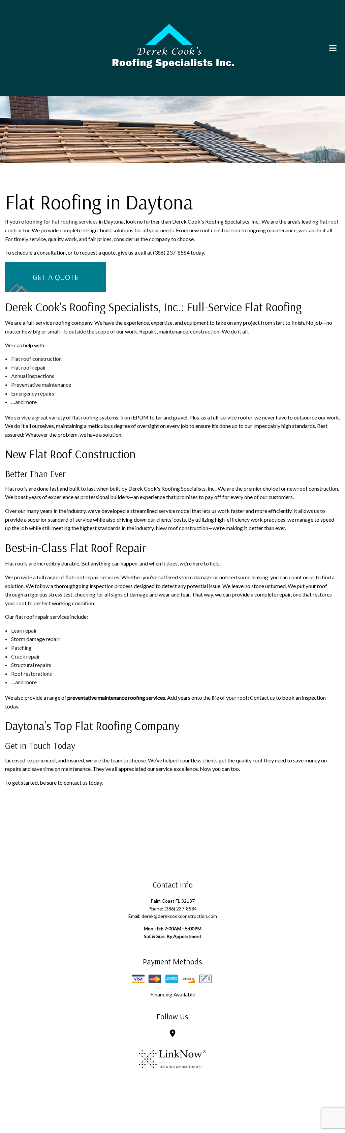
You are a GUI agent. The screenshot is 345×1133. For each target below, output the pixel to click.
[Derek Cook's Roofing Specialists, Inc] (172, 45)
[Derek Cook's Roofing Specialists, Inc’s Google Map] (173, 1033)
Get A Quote (56, 277)
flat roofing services (75, 221)
